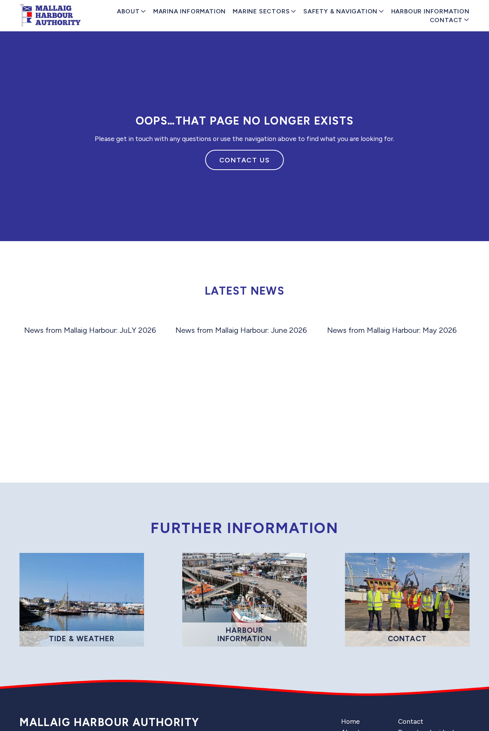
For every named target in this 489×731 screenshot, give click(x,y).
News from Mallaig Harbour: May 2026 (392, 330)
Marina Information (189, 11)
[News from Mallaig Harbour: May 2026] (398, 317)
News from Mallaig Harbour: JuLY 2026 (90, 330)
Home (350, 721)
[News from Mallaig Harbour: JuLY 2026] (95, 317)
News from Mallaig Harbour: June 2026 (241, 330)
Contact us (244, 160)
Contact (410, 721)
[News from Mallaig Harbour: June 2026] (246, 317)
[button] (456, 304)
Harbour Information (430, 11)
